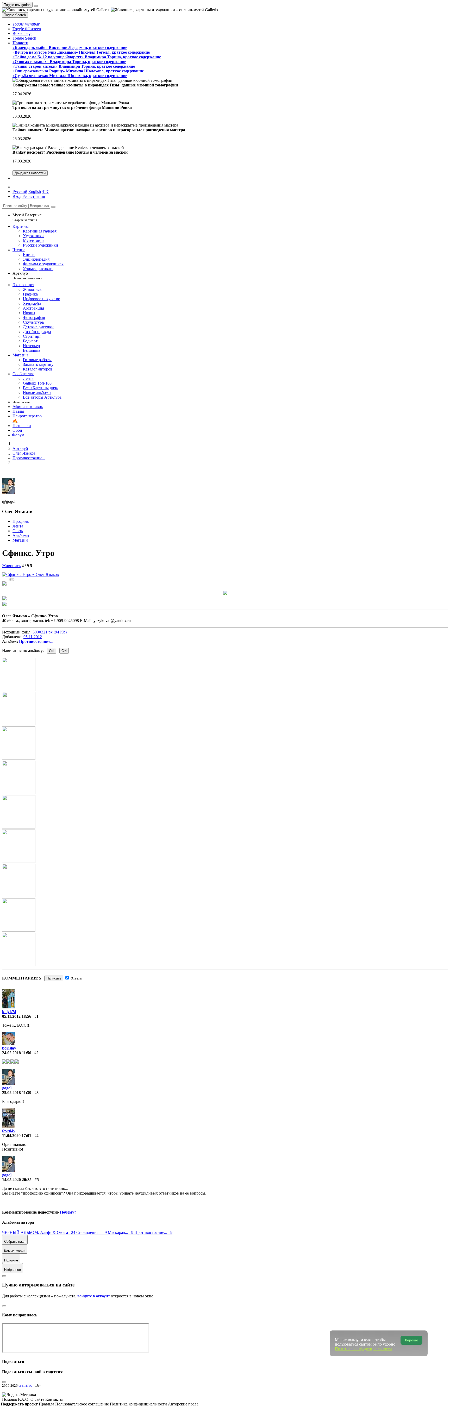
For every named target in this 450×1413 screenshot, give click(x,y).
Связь (17, 531)
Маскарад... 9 (121, 1232)
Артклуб (27, 275)
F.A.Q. (24, 1399)
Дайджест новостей (30, 173)
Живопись (11, 565)
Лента (17, 526)
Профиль (20, 521)
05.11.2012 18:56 (16, 1016)
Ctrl (51, 651)
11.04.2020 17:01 (16, 1135)
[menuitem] (45, 191)
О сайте (37, 1399)
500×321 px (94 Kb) (50, 632)
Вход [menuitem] (16, 196)
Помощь (10, 1399)
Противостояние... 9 (153, 1232)
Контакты (54, 1399)
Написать (53, 978)
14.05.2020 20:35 (17, 1179)
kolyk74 (9, 1011)
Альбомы (20, 535)
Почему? (68, 1212)
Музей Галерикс (26, 217)
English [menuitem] (34, 191)
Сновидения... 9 (92, 1232)
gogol (6, 1088)
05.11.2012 (32, 637)
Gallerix (25, 1385)
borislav (9, 1048)
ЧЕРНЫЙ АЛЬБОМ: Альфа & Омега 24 (39, 1232)
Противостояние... (36, 641)
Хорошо (411, 1340)
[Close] (53, 207)
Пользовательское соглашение (82, 1404)
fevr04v (8, 1131)
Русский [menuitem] (19, 191)
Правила (47, 1404)
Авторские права (183, 1404)
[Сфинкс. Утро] (30, 574)
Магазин (20, 540)
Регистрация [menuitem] (33, 196)
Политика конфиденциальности (139, 1404)
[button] (26, 24)
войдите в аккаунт (93, 1296)
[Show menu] (36, 6)
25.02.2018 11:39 (16, 1092)
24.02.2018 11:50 (16, 1053)
